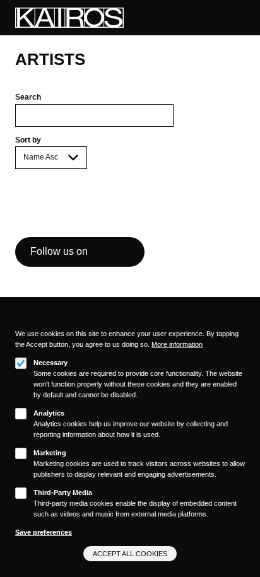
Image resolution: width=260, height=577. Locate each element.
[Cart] (225, 18)
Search (28, 97)
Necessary (50, 362)
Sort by (28, 140)
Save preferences (43, 532)
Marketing (49, 453)
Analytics (48, 413)
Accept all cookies (130, 553)
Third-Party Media (62, 492)
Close (240, 322)
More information (177, 344)
